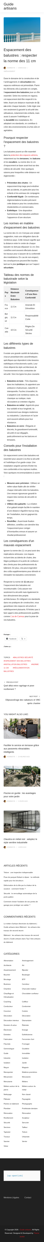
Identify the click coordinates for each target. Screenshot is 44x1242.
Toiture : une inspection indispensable (18, 872)
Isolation (25, 1058)
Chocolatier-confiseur (30, 993)
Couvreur (7, 1011)
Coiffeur (25, 1002)
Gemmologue (9, 1049)
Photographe (27, 1104)
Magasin (25, 1067)
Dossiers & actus (10, 1025)
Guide (6, 1053)
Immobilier (26, 1053)
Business (7, 984)
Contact (27, 1197)
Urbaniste (25, 1137)
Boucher (7, 975)
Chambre (7, 989)
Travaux (7, 1137)
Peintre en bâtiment (11, 1104)
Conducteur (8, 1006)
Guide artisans (10, 6)
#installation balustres (15, 664)
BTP (23, 979)
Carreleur (25, 984)
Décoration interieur (11, 1020)
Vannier (7, 1141)
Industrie (7, 1058)
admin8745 (11, 68)
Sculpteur (25, 1118)
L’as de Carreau (17, 616)
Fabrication (8, 1039)
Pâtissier (7, 1099)
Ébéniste (25, 1025)
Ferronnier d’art (28, 1039)
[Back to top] (41, 1239)
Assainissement (10, 970)
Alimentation (8, 961)
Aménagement (9, 71)
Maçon (6, 1067)
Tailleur (25, 1127)
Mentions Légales (11, 1197)
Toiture (24, 1132)
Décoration (8, 1016)
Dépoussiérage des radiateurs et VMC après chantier (23, 702)
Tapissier (7, 1132)
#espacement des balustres (17, 661)
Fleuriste (7, 1044)
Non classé (26, 1094)
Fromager (26, 1044)
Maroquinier (8, 1072)
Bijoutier (25, 970)
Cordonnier (26, 1006)
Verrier (24, 1141)
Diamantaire (26, 1020)
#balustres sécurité (23, 657)
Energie (25, 1030)
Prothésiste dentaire (30, 1108)
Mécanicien (8, 1077)
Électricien (8, 1030)
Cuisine (25, 1011)
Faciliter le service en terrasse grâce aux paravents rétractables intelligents (21, 748)
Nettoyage (8, 1094)
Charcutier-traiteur (29, 989)
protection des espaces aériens (24, 155)
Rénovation (8, 1113)
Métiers (25, 1081)
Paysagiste (26, 1099)
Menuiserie (26, 1077)
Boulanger (26, 975)
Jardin (24, 1063)
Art (23, 965)
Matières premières (29, 1072)
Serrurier (25, 1123)
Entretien (7, 1035)
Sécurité (7, 1123)
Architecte (7, 965)
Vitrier (6, 1146)
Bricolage (7, 979)
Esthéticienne (27, 1035)
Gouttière (25, 1049)
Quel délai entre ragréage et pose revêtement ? (19, 687)
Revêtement (8, 1118)
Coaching (7, 1002)
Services (7, 1127)
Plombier (7, 1108)
